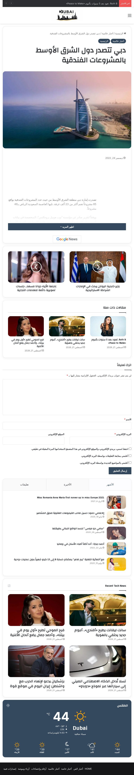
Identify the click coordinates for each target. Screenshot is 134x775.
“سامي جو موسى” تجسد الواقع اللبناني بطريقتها (78, 528)
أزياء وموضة (23, 768)
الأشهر (110, 484)
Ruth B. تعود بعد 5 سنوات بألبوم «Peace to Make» (108, 341)
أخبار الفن (78, 768)
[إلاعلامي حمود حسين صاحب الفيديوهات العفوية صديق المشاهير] (116, 517)
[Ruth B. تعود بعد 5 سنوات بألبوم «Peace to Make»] (108, 326)
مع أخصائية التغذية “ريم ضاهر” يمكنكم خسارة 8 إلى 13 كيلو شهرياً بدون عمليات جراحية (59, 559)
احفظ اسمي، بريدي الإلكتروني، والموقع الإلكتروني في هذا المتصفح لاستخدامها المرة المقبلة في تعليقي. (79, 449)
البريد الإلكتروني (122, 434)
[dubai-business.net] (67, 15)
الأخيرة (67, 484)
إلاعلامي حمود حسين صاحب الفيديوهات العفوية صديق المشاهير (70, 513)
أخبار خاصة (66, 768)
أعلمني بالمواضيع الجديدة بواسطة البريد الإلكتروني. (104, 462)
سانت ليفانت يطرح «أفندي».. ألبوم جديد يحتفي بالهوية (67, 341)
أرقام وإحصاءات (38, 768)
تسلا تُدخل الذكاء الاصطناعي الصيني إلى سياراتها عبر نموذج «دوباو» (99, 683)
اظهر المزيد (68, 226)
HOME (88, 768)
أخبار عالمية (107, 33)
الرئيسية (119, 33)
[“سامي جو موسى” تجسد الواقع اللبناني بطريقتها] (116, 533)
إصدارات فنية (9, 768)
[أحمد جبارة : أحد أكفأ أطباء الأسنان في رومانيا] (116, 548)
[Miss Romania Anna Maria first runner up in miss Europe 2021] (116, 502)
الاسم (127, 419)
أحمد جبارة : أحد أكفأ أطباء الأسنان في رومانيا (80, 544)
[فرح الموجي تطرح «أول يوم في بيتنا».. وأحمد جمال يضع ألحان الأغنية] (26, 326)
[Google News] (67, 239)
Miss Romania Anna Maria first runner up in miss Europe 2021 (70, 497)
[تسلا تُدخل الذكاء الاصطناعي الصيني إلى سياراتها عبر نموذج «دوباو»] (97, 661)
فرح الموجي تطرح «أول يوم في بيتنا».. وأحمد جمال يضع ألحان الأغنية (27, 343)
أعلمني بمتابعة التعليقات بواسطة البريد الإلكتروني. (104, 455)
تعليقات (24, 484)
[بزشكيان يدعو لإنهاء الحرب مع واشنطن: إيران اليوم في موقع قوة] (36, 661)
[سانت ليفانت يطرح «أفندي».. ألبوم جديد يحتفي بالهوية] (67, 326)
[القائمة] (129, 17)
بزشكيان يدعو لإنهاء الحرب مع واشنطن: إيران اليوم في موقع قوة (37, 683)
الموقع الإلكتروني (56, 434)
